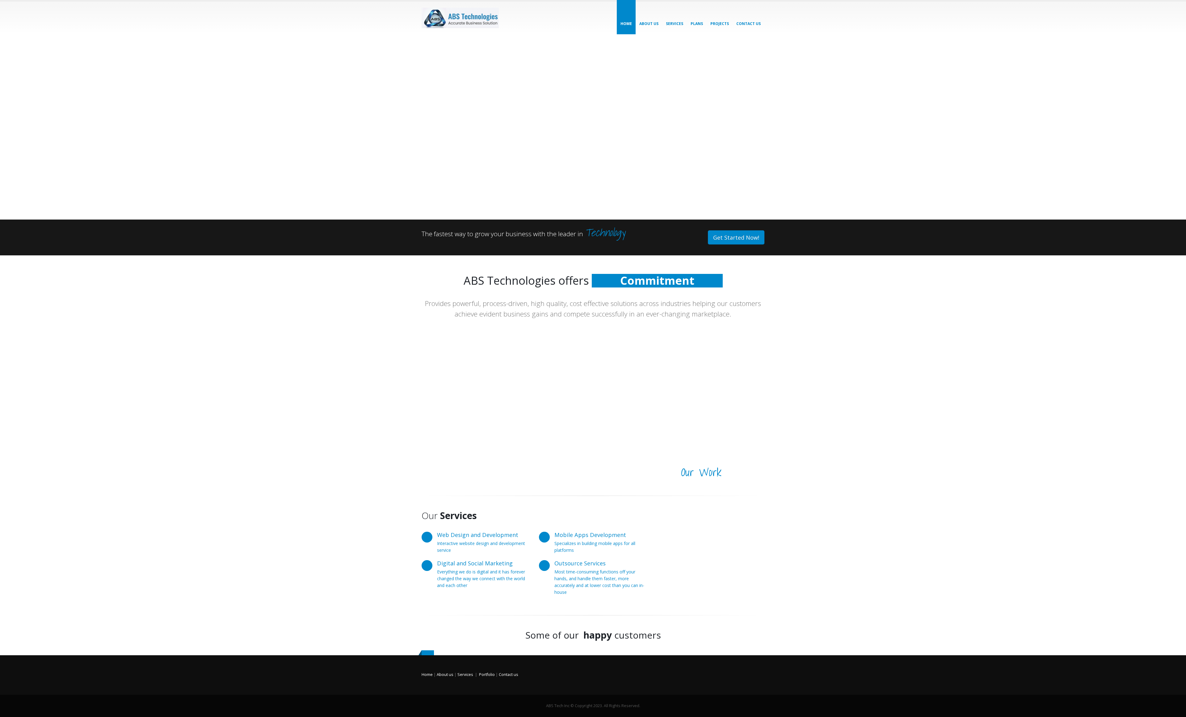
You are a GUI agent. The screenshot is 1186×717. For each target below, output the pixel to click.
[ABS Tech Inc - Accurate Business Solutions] (460, 18)
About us (648, 23)
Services (674, 23)
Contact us (508, 674)
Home (626, 23)
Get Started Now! (736, 237)
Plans (697, 23)
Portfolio (487, 674)
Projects (719, 23)
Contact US (748, 23)
